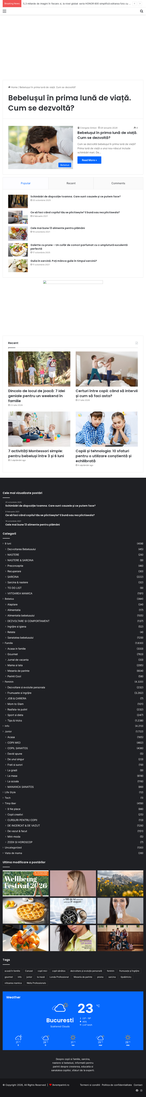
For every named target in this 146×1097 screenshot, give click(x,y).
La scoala (13, 781)
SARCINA (13, 576)
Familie (9, 643)
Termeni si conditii (90, 1084)
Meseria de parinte (18, 670)
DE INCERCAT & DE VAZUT (23, 825)
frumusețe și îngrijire (129, 971)
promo (100, 977)
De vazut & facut (17, 831)
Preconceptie (15, 565)
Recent (71, 183)
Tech (8, 797)
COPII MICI (13, 742)
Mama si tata (15, 665)
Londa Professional (59, 977)
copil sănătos (58, 971)
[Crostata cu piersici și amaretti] (26, 911)
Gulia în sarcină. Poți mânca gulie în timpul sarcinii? (63, 261)
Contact (138, 1084)
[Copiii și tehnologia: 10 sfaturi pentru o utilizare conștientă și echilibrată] (107, 429)
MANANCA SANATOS (20, 786)
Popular (26, 183)
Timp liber (10, 803)
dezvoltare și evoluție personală (86, 971)
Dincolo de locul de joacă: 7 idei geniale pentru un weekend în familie (36, 395)
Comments (118, 183)
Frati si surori (14, 764)
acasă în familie (12, 971)
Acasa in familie (16, 648)
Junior (8, 731)
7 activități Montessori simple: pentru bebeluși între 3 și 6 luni (36, 453)
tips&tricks (126, 977)
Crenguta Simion (88, 127)
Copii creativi (15, 814)
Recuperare (14, 571)
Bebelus (9, 598)
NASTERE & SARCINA (20, 560)
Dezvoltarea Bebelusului (21, 549)
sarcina (112, 977)
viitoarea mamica (13, 983)
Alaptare (12, 604)
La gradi (12, 770)
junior (29, 977)
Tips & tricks (14, 720)
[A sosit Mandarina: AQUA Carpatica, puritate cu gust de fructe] (26, 938)
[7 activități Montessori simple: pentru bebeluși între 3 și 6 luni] (39, 429)
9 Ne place (13, 808)
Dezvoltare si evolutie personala (26, 687)
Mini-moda (13, 836)
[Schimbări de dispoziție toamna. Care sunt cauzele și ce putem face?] (18, 201)
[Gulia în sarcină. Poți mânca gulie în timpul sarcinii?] (18, 265)
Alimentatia (13, 609)
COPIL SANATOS (17, 748)
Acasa (11, 737)
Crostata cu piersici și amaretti (40, 3)
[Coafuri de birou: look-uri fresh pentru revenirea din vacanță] (73, 883)
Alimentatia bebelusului (20, 615)
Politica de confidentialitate (117, 1084)
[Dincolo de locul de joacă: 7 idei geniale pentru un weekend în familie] (39, 369)
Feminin (9, 681)
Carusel (29, 971)
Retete (11, 632)
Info (7, 725)
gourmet (9, 977)
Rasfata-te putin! (17, 709)
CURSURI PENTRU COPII (22, 820)
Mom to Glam (15, 703)
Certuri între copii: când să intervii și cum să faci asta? (107, 393)
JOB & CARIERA (16, 698)
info (20, 977)
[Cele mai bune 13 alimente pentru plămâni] (18, 233)
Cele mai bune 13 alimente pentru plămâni (57, 228)
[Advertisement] (73, 52)
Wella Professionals (36, 983)
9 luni (8, 543)
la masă (41, 977)
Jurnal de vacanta (17, 659)
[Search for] (141, 12)
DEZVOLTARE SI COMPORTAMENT (28, 621)
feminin (110, 971)
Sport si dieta (15, 714)
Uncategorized (13, 847)
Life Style (10, 792)
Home (14, 87)
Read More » (89, 160)
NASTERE (13, 554)
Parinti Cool (14, 676)
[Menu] (4, 12)
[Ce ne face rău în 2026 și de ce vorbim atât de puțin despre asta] (26, 883)
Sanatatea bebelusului (20, 637)
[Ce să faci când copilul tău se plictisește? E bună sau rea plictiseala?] (18, 217)
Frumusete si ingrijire (19, 692)
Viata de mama (13, 853)
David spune (14, 753)
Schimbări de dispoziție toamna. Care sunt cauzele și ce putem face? (75, 196)
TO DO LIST (14, 587)
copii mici (42, 971)
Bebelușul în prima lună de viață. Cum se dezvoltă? (107, 135)
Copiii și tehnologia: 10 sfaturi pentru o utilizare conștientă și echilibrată (103, 455)
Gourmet (12, 654)
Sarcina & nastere (17, 582)
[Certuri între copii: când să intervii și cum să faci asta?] (107, 369)
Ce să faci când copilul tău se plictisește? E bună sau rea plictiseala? (75, 212)
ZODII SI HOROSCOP (19, 842)
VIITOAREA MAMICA (19, 593)
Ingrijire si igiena (16, 626)
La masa (12, 775)
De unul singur (15, 759)
